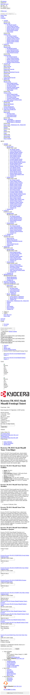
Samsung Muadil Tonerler (13, 27)
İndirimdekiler (10, 672)
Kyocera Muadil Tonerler (16, 160)
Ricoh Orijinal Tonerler (15, 196)
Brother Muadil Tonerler (13, 29)
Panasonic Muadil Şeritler (13, 87)
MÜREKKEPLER (8, 101)
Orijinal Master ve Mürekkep (14, 120)
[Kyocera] (15, 397)
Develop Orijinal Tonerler (16, 195)
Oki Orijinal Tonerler (15, 189)
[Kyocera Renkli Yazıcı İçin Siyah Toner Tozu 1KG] (3, 633)
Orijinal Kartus (7, 55)
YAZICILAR (7, 63)
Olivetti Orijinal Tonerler (16, 200)
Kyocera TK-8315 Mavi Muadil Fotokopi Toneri (17, 614)
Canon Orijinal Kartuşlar (13, 58)
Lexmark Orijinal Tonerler (16, 192)
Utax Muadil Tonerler (15, 167)
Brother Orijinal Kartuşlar (13, 59)
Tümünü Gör (13, 175)
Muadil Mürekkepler (9, 104)
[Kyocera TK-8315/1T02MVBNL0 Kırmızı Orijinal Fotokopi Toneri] (3, 578)
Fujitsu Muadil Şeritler (12, 88)
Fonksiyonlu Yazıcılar (9, 69)
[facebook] (9, 678)
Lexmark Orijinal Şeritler (13, 98)
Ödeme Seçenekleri (8, 443)
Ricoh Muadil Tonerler (15, 169)
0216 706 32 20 (20, 658)
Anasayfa (9, 669)
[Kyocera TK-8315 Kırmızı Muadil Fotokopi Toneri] (15, 602)
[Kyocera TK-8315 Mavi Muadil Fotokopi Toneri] (15, 612)
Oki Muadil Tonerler (15, 157)
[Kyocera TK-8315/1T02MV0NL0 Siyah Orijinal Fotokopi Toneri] (3, 554)
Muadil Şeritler (7, 81)
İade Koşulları (7, 444)
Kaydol (17, 648)
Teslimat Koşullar (11, 661)
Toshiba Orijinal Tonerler (16, 203)
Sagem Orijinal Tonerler (16, 205)
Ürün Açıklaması (8, 441)
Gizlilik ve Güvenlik (12, 666)
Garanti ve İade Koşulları (13, 665)
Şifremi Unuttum (13, 331)
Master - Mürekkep (8, 119)
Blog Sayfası (10, 675)
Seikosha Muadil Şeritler (16, 259)
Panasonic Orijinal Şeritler (13, 95)
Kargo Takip (7, 316)
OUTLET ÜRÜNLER (9, 108)
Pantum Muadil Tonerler (16, 173)
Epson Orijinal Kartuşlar (13, 61)
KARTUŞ (6, 44)
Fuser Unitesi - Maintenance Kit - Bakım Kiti (15, 124)
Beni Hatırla (5, 331)
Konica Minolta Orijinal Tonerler (18, 194)
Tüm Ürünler (10, 31)
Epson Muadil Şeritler (12, 83)
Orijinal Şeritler (7, 92)
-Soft (8, 692)
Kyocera (3, 555)
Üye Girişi (6, 324)
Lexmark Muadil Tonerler (16, 159)
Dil (1, 6)
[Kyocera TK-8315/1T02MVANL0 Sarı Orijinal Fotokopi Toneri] (3, 566)
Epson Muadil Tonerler (12, 30)
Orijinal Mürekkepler (9, 106)
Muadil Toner (7, 23)
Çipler (5, 133)
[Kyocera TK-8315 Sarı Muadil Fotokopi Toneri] (15, 621)
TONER (6, 20)
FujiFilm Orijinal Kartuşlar (13, 62)
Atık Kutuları (7, 136)
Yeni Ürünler (10, 671)
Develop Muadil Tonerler (16, 163)
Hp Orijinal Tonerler (12, 36)
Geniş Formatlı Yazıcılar (9, 77)
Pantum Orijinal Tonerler (13, 41)
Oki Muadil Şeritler (11, 86)
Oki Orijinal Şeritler (11, 97)
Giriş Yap (3, 318)
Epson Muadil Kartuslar (12, 52)
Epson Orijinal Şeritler (12, 94)
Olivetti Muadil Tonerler (16, 171)
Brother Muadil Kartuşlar (13, 51)
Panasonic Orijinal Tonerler (16, 202)
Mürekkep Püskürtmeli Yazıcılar (11, 72)
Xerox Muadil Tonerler (15, 156)
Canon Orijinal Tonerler (12, 37)
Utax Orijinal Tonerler (15, 206)
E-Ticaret (11, 692)
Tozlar (5, 130)
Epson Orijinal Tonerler (15, 187)
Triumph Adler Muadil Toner (17, 174)
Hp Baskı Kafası (11, 113)
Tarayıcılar (6, 74)
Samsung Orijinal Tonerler (13, 38)
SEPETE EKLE (5, 561)
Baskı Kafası (7, 112)
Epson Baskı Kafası (11, 116)
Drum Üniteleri (7, 138)
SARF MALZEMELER (10, 109)
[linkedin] (9, 680)
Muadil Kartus (7, 47)
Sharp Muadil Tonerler (15, 170)
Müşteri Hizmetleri (11, 673)
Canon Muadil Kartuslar (13, 49)
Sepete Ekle (4, 426)
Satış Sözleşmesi (11, 664)
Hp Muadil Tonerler (11, 24)
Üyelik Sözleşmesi (11, 662)
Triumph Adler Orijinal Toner (17, 199)
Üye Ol (2, 320)
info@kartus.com (15, 657)
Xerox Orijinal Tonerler (15, 188)
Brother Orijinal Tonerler (13, 40)
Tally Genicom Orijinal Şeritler (14, 99)
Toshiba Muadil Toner (15, 164)
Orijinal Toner (7, 34)
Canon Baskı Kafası (12, 115)
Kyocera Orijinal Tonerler (16, 191)
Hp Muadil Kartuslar (12, 48)
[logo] (15, 11)
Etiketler (6, 127)
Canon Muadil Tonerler (12, 26)
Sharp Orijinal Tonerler (15, 198)
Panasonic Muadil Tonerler (16, 166)
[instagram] (10, 679)
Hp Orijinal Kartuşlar (12, 56)
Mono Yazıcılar (7, 66)
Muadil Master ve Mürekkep (14, 122)
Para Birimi (3, 8)
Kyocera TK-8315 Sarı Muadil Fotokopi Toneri (16, 622)
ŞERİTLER (7, 79)
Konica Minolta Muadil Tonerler (18, 162)
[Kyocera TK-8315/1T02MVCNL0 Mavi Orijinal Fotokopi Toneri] (3, 591)
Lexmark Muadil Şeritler (13, 84)
